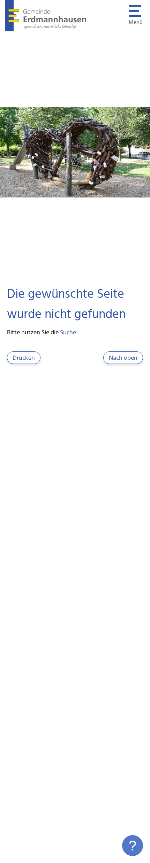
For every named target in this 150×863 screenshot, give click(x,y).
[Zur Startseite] (46, 29)
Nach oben (123, 358)
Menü (136, 22)
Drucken (24, 358)
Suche (68, 333)
